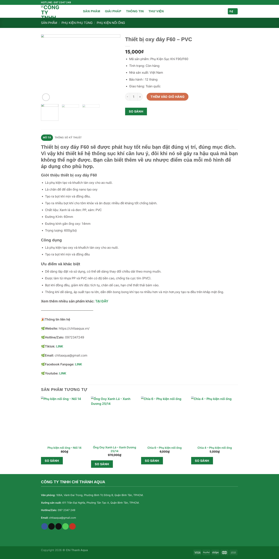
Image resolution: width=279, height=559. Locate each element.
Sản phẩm (91, 11)
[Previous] (47, 68)
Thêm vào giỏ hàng (167, 97)
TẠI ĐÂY (101, 301)
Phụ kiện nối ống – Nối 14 (64, 447)
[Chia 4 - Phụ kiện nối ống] (214, 419)
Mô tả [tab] (47, 137)
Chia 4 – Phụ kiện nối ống (214, 447)
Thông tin (135, 11)
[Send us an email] (232, 2)
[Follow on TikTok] (228, 2)
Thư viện (156, 11)
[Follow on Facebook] (225, 2)
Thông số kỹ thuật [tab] (68, 137)
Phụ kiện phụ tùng (77, 23)
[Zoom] (46, 97)
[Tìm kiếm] (79, 11)
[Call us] (65, 526)
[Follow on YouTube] (236, 2)
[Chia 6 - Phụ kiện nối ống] (164, 419)
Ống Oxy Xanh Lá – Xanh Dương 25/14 (114, 449)
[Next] (115, 68)
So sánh (136, 111)
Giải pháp (113, 11)
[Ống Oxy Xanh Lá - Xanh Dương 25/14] (114, 419)
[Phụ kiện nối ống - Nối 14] (64, 419)
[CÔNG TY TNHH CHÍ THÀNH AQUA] (57, 11)
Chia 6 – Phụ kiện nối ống (164, 447)
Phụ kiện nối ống (111, 23)
